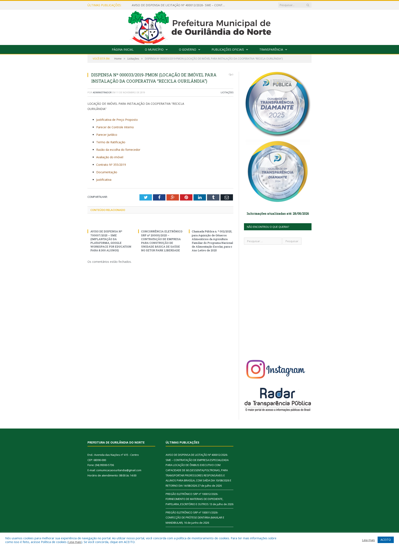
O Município (154, 49)
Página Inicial (123, 49)
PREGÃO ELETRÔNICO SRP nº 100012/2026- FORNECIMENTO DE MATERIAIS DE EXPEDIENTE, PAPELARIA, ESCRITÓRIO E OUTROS (194, 499)
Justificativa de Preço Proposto (117, 120)
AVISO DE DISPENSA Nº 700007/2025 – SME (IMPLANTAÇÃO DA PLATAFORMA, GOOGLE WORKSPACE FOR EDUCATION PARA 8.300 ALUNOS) (110, 240)
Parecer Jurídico (106, 135)
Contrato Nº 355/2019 (111, 165)
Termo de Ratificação (110, 142)
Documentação (106, 172)
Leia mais (74, 542)
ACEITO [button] (386, 540)
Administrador (102, 92)
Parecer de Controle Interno (115, 127)
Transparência (271, 49)
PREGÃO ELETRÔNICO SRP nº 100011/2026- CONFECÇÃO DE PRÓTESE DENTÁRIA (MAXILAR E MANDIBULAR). (195, 518)
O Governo (187, 49)
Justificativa (103, 180)
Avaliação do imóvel (109, 157)
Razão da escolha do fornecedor (118, 150)
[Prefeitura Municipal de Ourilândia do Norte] (199, 26)
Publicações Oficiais (228, 49)
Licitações (227, 92)
